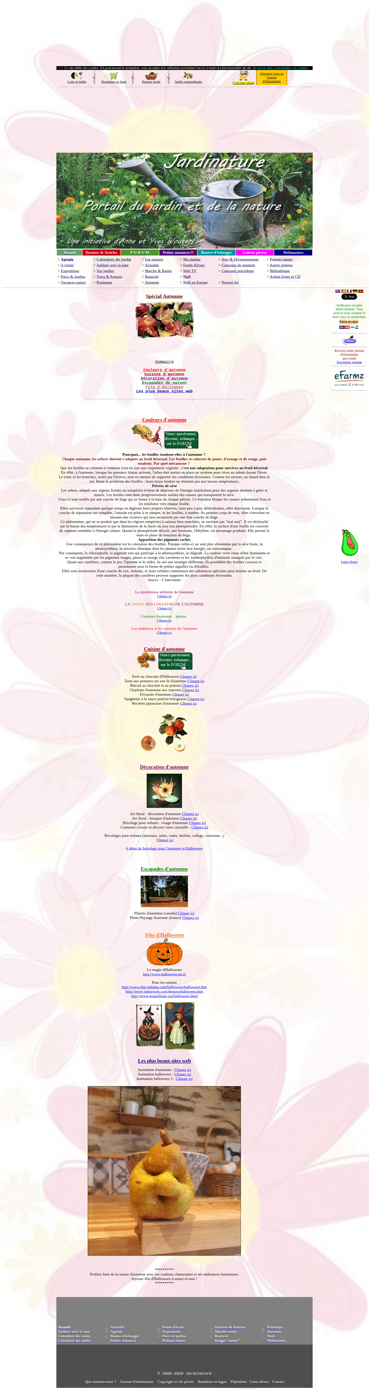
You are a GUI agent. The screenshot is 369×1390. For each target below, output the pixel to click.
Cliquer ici (186, 913)
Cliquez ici (164, 596)
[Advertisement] (184, 119)
